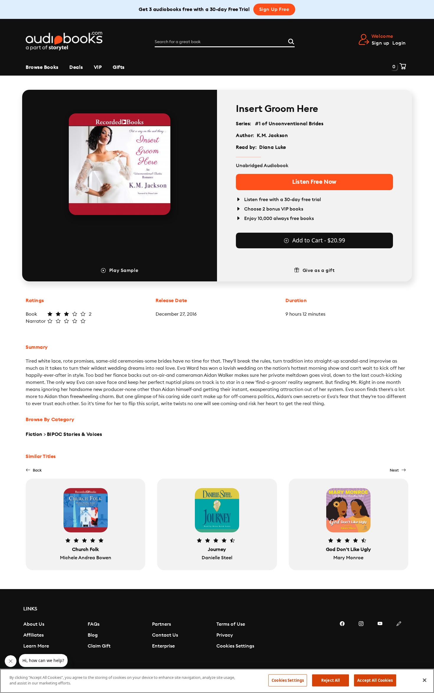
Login (399, 43)
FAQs (93, 624)
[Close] (424, 680)
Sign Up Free (274, 9)
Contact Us (165, 635)
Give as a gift (319, 270)
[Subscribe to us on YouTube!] (380, 641)
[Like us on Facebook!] (342, 641)
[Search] (291, 40)
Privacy (224, 635)
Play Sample (123, 270)
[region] (217, 681)
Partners (161, 624)
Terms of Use (230, 624)
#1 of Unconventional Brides (289, 123)
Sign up (380, 43)
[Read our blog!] (398, 641)
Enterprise (163, 646)
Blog (93, 635)
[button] (34, 470)
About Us (33, 624)
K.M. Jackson (272, 135)
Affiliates (33, 635)
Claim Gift (99, 646)
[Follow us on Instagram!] (361, 641)
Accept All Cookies (375, 680)
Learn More (36, 646)
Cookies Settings (235, 646)
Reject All (330, 680)
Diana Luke (272, 147)
